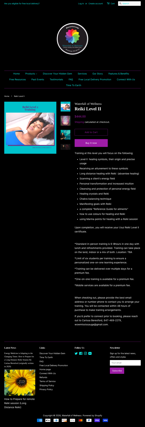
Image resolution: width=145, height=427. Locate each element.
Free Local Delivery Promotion (95, 79)
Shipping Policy (47, 385)
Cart (113, 3)
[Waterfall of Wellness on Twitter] (76, 354)
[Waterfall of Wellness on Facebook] (80, 354)
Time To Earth (73, 85)
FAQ (71, 79)
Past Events (37, 79)
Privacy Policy (46, 389)
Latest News (10, 348)
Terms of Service (48, 381)
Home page (45, 369)
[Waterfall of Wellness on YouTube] (90, 354)
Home (16, 73)
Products (30, 73)
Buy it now (91, 143)
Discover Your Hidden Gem (57, 73)
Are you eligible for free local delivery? (22, 3)
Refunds (43, 377)
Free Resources (17, 79)
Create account (96, 3)
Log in (81, 3)
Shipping (79, 122)
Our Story (97, 73)
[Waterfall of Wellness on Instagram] (85, 354)
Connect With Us (126, 79)
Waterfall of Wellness (72, 415)
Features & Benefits (118, 73)
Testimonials (56, 79)
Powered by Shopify (92, 415)
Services (82, 73)
